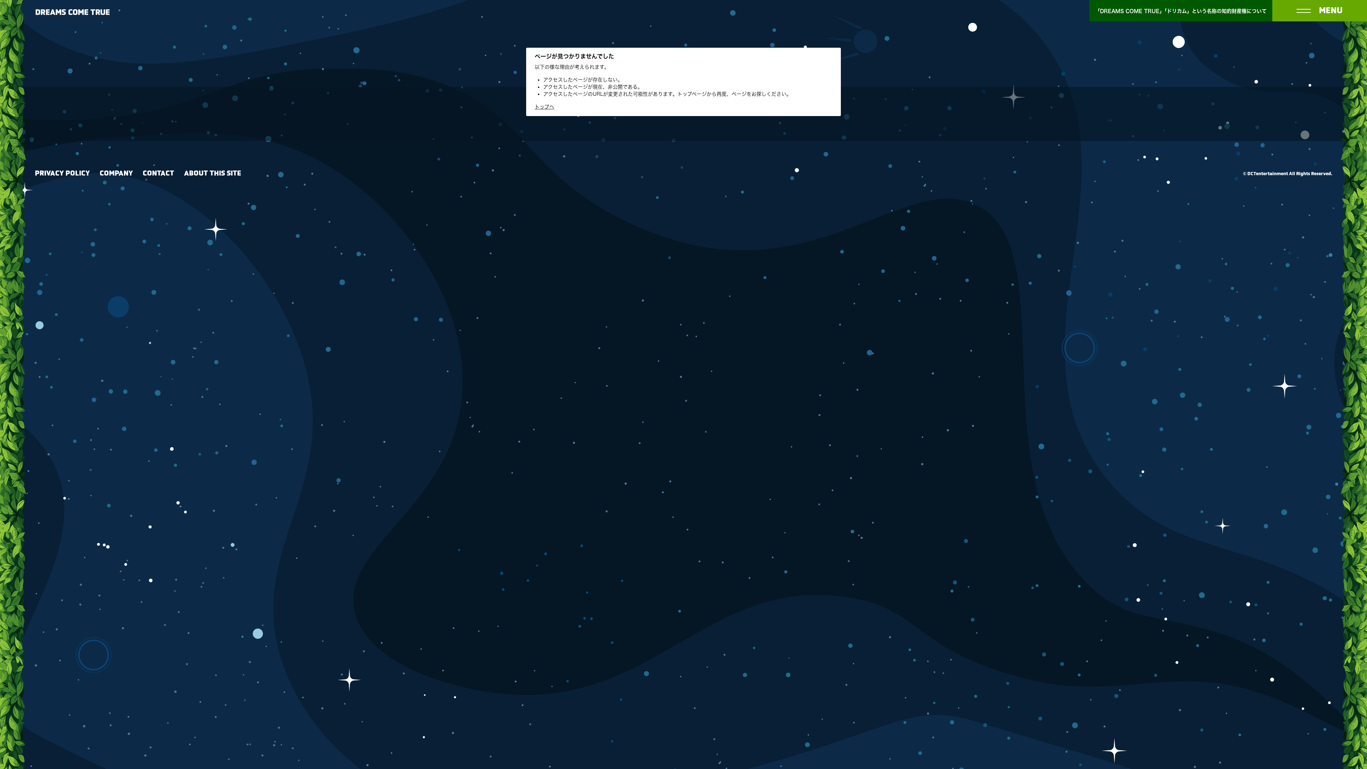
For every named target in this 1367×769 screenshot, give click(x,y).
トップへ (544, 106)
